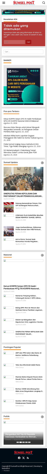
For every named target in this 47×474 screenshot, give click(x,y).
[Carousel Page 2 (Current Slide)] (20, 442)
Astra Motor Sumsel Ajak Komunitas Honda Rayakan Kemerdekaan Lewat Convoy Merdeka (27, 240)
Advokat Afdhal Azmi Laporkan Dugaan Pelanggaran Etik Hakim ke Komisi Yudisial (20, 136)
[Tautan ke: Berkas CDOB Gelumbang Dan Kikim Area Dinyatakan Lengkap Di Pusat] (9, 393)
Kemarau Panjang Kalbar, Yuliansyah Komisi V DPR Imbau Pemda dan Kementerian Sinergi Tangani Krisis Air (28, 297)
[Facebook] (19, 457)
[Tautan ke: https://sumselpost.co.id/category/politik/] (42, 416)
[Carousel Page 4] (26, 442)
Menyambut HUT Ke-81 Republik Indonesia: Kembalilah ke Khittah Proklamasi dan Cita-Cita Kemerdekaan (20, 435)
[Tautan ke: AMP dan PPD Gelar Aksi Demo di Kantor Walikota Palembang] (9, 357)
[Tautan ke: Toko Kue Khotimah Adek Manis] (9, 369)
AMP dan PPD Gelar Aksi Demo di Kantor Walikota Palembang (28, 354)
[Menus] (4, 3)
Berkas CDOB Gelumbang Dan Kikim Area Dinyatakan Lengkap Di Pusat (29, 390)
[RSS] (27, 457)
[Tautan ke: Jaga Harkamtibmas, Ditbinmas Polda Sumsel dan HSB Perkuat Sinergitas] (9, 231)
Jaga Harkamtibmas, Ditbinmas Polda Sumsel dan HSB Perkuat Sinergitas (28, 228)
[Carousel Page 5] (29, 442)
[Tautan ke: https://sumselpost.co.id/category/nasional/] (42, 255)
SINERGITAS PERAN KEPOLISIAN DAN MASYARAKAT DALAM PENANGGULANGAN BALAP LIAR (22, 194)
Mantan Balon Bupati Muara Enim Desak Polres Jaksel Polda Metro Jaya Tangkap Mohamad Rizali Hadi (29, 378)
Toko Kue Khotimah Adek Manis (28, 365)
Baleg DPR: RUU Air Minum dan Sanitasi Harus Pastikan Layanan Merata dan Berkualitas (29, 309)
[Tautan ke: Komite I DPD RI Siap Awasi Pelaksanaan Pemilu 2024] (9, 404)
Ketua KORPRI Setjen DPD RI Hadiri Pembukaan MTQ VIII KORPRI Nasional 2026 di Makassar (22, 120)
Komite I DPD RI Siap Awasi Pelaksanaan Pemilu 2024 (26, 402)
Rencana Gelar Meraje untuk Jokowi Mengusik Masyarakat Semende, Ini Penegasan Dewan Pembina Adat (21, 129)
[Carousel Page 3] (23, 442)
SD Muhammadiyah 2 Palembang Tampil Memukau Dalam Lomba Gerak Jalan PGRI (20, 151)
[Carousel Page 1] (18, 442)
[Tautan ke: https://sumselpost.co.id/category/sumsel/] (42, 162)
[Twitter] (23, 457)
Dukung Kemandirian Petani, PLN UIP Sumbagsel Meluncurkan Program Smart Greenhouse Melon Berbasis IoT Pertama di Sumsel (28, 204)
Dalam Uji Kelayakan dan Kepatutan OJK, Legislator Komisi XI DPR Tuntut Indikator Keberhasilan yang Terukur (29, 321)
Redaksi (7, 470)
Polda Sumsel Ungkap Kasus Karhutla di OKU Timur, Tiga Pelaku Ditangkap (21, 145)
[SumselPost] (24, 3)
